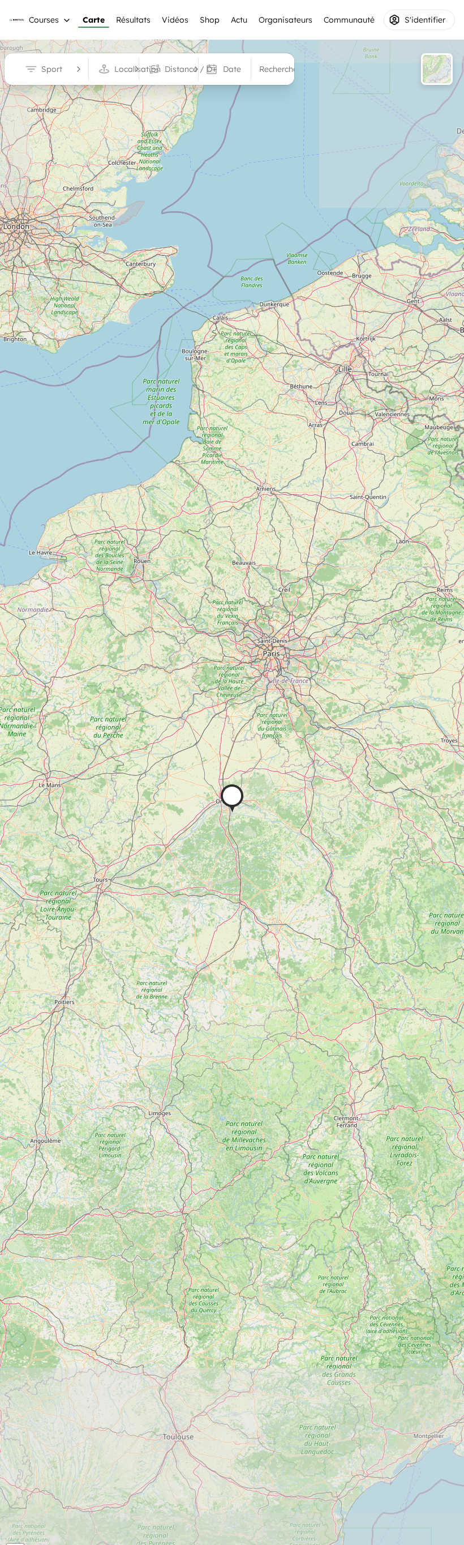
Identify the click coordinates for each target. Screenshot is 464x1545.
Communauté (349, 20)
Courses (44, 20)
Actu (239, 20)
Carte (94, 20)
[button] (232, 798)
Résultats (133, 20)
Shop (210, 20)
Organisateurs (285, 20)
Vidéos (175, 20)
